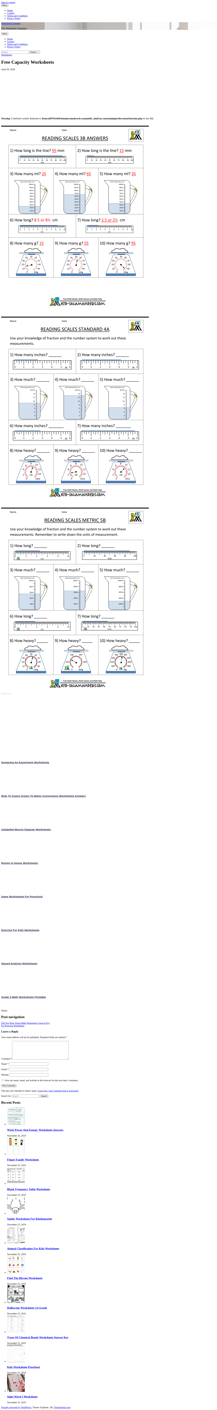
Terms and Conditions (17, 16)
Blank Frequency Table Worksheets (28, 1189)
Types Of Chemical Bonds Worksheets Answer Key (37, 1337)
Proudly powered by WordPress (16, 1407)
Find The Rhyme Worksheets (24, 1278)
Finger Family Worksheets (23, 1159)
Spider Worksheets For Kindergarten (29, 1218)
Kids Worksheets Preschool (23, 1367)
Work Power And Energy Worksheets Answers (35, 1130)
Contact (10, 13)
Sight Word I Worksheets (22, 1396)
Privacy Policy (14, 18)
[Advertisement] (89, 91)
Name (5, 1064)
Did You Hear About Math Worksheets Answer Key (25, 1023)
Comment (6, 1059)
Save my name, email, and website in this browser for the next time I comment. (41, 1080)
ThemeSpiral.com (62, 1407)
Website (5, 1075)
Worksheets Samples (10, 23)
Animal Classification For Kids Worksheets (33, 1248)
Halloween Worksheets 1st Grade (27, 1307)
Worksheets (6, 55)
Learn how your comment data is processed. (58, 1091)
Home (10, 10)
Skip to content (8, 2)
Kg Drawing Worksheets (12, 1026)
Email (4, 1069)
